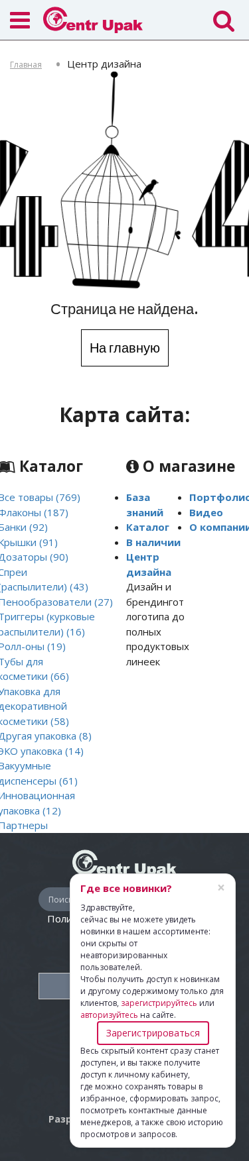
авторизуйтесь (109, 1015)
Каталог (147, 526)
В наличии (153, 542)
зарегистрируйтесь (159, 1003)
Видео (206, 512)
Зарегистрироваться (153, 1032)
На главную (125, 347)
